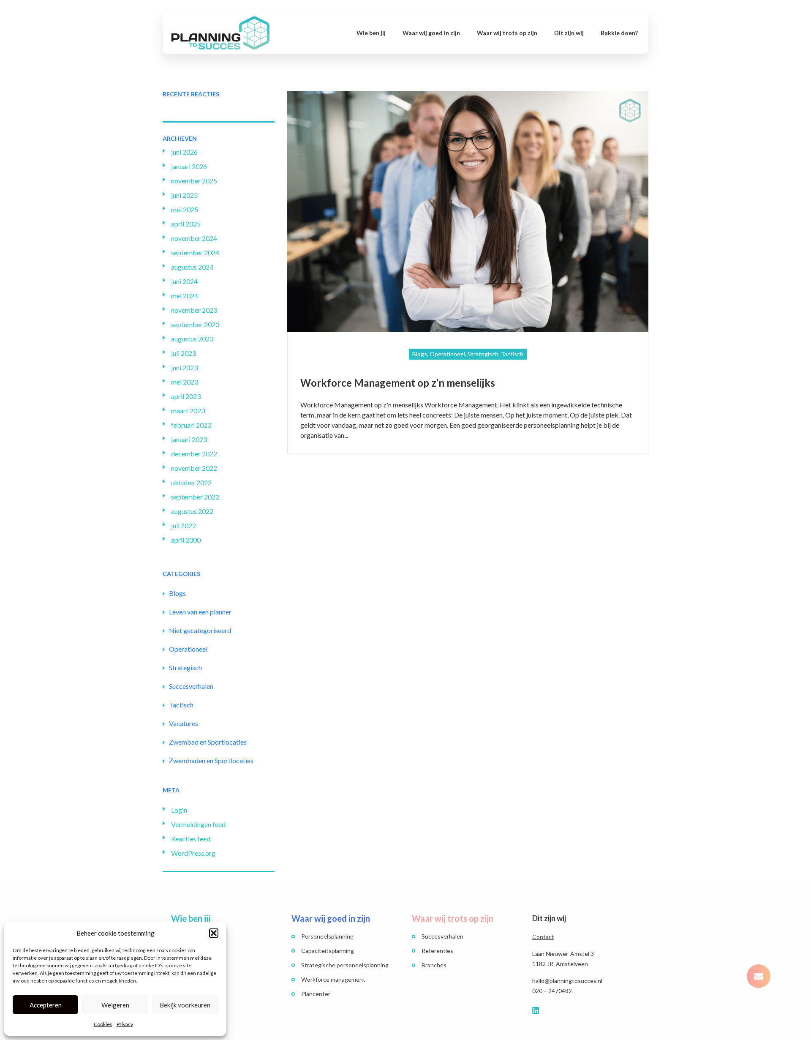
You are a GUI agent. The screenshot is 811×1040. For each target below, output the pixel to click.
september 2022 (195, 497)
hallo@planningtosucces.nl (567, 980)
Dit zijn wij (569, 32)
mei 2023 (184, 382)
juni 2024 (184, 281)
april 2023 (186, 396)
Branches (434, 965)
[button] (214, 933)
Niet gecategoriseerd (200, 630)
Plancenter (315, 993)
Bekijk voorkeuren (185, 1005)
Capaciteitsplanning (327, 950)
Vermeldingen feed (198, 824)
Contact (543, 936)
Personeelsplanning (327, 936)
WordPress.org (193, 853)
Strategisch (185, 667)
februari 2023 (191, 425)
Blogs (177, 593)
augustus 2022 (192, 511)
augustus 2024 (192, 267)
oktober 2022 (191, 482)
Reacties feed (190, 839)
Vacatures (183, 723)
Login (179, 810)
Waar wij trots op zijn (507, 32)
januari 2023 (189, 439)
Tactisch (181, 705)
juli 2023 (183, 353)
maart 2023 (188, 411)
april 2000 (186, 540)
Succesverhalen (191, 686)
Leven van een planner (200, 612)
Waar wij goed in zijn (431, 32)
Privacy (125, 1024)
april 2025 (186, 224)
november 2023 (194, 310)
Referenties (437, 950)
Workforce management (333, 979)
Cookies (103, 1024)
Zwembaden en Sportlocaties (211, 760)
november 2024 (194, 238)
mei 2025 (184, 209)
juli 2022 (183, 525)
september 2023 (195, 324)
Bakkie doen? (619, 32)
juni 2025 (184, 195)
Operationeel (188, 649)
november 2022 (194, 468)
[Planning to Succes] (220, 32)
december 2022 (194, 454)
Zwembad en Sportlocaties (208, 742)
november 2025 (194, 181)
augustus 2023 (192, 339)
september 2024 (195, 252)
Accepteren (46, 1005)
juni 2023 (184, 367)
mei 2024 (184, 296)
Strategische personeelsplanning (345, 965)
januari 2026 (189, 166)
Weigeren (115, 1005)
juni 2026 (184, 152)
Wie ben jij (371, 32)
